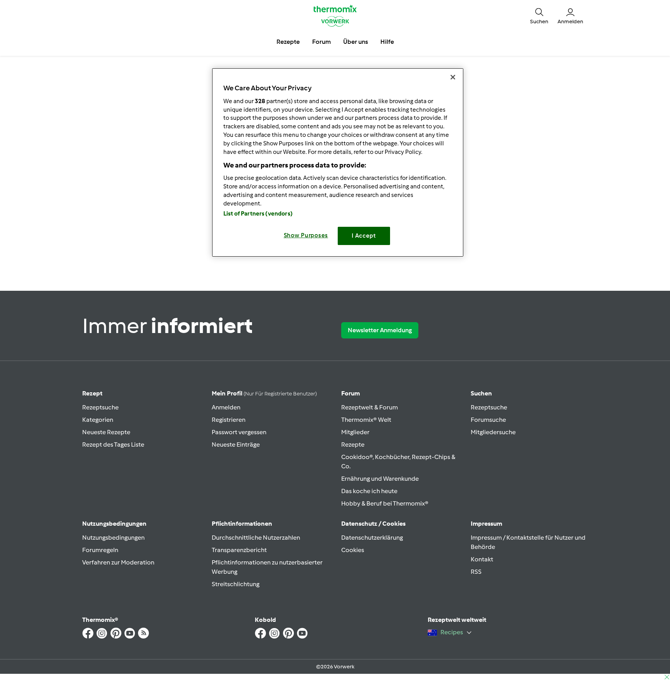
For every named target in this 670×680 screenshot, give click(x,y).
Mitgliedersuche (493, 432)
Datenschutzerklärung (372, 537)
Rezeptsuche (100, 407)
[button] (539, 15)
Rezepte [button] (288, 41)
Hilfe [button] (387, 41)
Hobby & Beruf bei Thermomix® (384, 503)
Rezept (92, 393)
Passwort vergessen (239, 432)
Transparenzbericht (239, 550)
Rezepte (352, 444)
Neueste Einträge (236, 444)
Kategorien (97, 419)
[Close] (452, 77)
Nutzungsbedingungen (113, 537)
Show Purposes (306, 235)
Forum (350, 393)
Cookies (352, 550)
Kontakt (482, 559)
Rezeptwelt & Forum (369, 407)
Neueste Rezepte (106, 432)
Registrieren (228, 419)
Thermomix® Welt (366, 419)
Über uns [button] (355, 41)
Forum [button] (321, 41)
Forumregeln (100, 550)
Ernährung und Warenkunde (380, 478)
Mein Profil (264, 393)
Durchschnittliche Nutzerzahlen (256, 537)
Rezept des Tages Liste (113, 444)
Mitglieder (355, 432)
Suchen (481, 393)
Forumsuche (488, 419)
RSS (476, 571)
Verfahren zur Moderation (118, 562)
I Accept (364, 235)
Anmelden (226, 407)
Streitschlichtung (235, 584)
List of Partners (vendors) (258, 213)
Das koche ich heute (369, 491)
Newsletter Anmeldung (380, 330)
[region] (338, 162)
